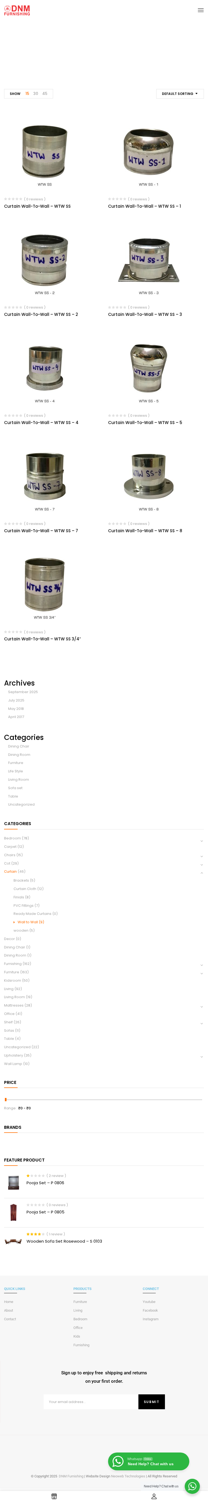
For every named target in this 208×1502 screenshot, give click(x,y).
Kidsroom (12, 980)
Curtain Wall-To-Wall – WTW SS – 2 (41, 314)
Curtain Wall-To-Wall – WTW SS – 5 (145, 422)
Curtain (98, 60)
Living (9, 988)
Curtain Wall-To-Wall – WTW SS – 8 (145, 531)
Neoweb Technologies (128, 1476)
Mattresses (14, 1005)
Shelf (8, 1022)
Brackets (21, 880)
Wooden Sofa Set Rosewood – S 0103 (64, 1241)
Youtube (149, 1302)
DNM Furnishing (71, 1476)
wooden (21, 930)
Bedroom (12, 838)
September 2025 (23, 691)
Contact (10, 1319)
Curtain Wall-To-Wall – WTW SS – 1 (144, 206)
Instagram (150, 1319)
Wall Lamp (13, 1063)
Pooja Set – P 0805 (45, 1212)
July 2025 (16, 700)
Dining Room (19, 754)
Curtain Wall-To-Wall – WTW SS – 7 (41, 531)
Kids (76, 1336)
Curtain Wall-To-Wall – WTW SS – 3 (145, 314)
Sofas (9, 1030)
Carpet (10, 846)
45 (44, 93)
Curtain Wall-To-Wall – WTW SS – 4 (41, 422)
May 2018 (16, 708)
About (8, 1310)
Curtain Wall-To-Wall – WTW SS (37, 206)
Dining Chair (18, 746)
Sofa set (15, 787)
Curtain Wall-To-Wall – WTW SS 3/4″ (42, 639)
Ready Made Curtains (32, 913)
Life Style (15, 771)
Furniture (15, 762)
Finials (19, 897)
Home (78, 60)
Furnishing (13, 963)
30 (35, 93)
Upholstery (13, 1055)
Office (9, 1013)
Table (13, 796)
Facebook (150, 1310)
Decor (9, 938)
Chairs (9, 855)
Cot (7, 863)
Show (15, 93)
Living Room (18, 779)
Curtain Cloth (25, 888)
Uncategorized (21, 804)
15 (27, 93)
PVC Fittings (24, 905)
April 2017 (16, 716)
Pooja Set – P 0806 (45, 1183)
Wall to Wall (28, 922)
